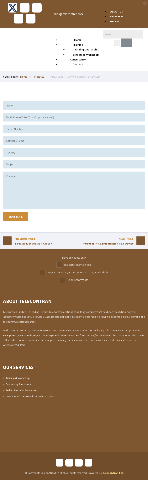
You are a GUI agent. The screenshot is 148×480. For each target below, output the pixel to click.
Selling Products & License (21, 390)
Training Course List (86, 49)
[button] (145, 3)
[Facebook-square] (24, 8)
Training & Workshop (18, 378)
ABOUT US (116, 11)
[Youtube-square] (37, 8)
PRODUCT (116, 21)
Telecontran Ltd (113, 473)
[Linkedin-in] (30, 18)
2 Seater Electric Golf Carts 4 (33, 241)
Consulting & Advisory (18, 384)
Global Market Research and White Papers (30, 396)
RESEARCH (116, 16)
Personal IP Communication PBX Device (108, 241)
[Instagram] (18, 18)
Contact (78, 64)
